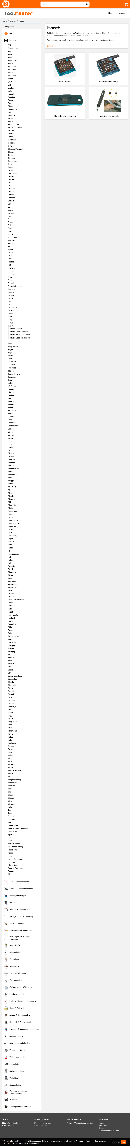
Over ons (103, 1126)
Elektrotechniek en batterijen (21, 931)
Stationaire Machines (18, 1071)
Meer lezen (116, 1142)
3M (9, 45)
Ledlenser (12, 429)
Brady (10, 121)
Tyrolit (10, 749)
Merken (13, 21)
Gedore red (12, 831)
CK (9, 874)
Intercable (12, 377)
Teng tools (12, 722)
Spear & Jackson (15, 676)
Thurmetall (12, 731)
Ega (9, 216)
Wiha (10, 801)
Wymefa (11, 804)
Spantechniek (15, 1085)
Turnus (11, 746)
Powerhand (13, 584)
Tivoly (10, 734)
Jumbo (11, 417)
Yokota (11, 807)
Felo (10, 256)
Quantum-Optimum (16, 600)
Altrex (10, 63)
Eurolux (11, 234)
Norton (11, 532)
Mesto (10, 490)
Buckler (11, 134)
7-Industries (13, 48)
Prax (10, 590)
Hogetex (11, 862)
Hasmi (10, 856)
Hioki (10, 359)
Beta (10, 103)
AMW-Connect (14, 844)
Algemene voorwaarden (109, 1131)
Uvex (10, 752)
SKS (10, 673)
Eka (9, 219)
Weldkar (11, 786)
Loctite (11, 447)
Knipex (11, 407)
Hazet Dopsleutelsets (19, 332)
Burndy (11, 137)
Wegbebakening (14, 780)
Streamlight (13, 700)
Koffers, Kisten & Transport (21, 987)
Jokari (10, 383)
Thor (10, 728)
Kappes (11, 389)
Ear (9, 204)
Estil (10, 231)
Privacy (102, 1128)
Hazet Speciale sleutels (20, 338)
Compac (11, 158)
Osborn (11, 542)
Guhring (11, 314)
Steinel (11, 694)
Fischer (11, 271)
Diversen (13, 1100)
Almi (10, 57)
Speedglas (12, 679)
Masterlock (12, 474)
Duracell (11, 198)
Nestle (10, 517)
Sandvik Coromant (15, 868)
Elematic (11, 819)
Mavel (10, 478)
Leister (11, 435)
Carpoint (11, 143)
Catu (10, 146)
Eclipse (11, 213)
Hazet (10, 326)
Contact (122, 13)
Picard (10, 575)
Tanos (10, 712)
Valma (10, 755)
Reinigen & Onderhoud (19, 910)
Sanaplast (12, 645)
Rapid (10, 612)
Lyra (10, 450)
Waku (10, 773)
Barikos (11, 88)
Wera (10, 792)
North (10, 529)
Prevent (11, 593)
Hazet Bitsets (16, 329)
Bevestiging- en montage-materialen (20, 938)
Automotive (14, 966)
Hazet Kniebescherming (20, 335)
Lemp (10, 438)
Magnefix (12, 462)
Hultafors (12, 368)
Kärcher (11, 392)
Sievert (11, 664)
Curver (11, 167)
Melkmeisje (12, 487)
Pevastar (11, 566)
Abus (10, 51)
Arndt (10, 79)
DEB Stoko (12, 173)
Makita (11, 465)
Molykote (12, 505)
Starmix (11, 691)
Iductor (11, 371)
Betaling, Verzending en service (80, 1123)
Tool (18, 13)
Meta (10, 493)
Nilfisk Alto (12, 526)
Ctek (10, 164)
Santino (11, 648)
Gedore (11, 292)
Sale (11, 33)
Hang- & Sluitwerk (17, 1008)
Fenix (10, 259)
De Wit (10, 170)
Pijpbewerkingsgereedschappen (23, 1001)
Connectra (12, 161)
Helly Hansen (13, 346)
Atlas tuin (12, 76)
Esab (10, 228)
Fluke (10, 280)
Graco (10, 304)
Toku (10, 740)
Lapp (10, 420)
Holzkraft (12, 362)
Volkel (10, 767)
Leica (10, 432)
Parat (10, 548)
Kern (10, 398)
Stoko (10, 697)
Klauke (11, 401)
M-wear (11, 456)
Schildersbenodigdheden (18, 828)
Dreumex (11, 188)
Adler (10, 54)
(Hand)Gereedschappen (19, 882)
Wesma (11, 795)
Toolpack (12, 743)
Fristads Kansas (15, 286)
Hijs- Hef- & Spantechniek (20, 1022)
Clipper (11, 152)
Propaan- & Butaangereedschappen (24, 1029)
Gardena (11, 289)
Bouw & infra (15, 945)
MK (9, 502)
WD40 (10, 776)
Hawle (10, 323)
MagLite (11, 459)
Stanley (11, 688)
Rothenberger (13, 636)
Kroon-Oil (12, 410)
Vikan (10, 764)
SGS (10, 654)
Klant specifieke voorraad (20, 1107)
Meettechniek (15, 952)
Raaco (10, 603)
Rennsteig (12, 624)
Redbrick (11, 618)
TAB (10, 709)
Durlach (11, 201)
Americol (12, 66)
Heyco (10, 349)
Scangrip (11, 651)
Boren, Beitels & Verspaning (21, 917)
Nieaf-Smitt (13, 520)
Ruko (10, 639)
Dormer (11, 179)
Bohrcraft (12, 115)
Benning (11, 97)
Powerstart (12, 587)
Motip (10, 508)
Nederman (12, 511)
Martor (11, 471)
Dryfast (11, 192)
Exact (10, 243)
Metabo (11, 496)
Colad (10, 155)
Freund (11, 283)
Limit (10, 441)
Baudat (11, 94)
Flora (10, 277)
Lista (10, 444)
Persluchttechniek (17, 994)
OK (124, 1142)
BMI (9, 112)
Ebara (10, 210)
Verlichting (14, 1078)
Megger (11, 481)
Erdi (9, 225)
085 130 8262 (9, 1126)
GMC (10, 301)
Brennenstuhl (13, 124)
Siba (10, 661)
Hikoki (10, 356)
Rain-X (11, 606)
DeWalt (11, 176)
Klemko (11, 404)
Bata (10, 91)
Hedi (10, 343)
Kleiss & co (13, 865)
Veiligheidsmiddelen (18, 1057)
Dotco (10, 182)
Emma (10, 222)
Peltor (10, 560)
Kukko (10, 413)
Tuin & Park (14, 959)
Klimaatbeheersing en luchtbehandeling (18, 1092)
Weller (10, 789)
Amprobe (12, 70)
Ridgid (10, 627)
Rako (10, 609)
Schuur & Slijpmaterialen (20, 1015)
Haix (10, 317)
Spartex (11, 834)
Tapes (10, 853)
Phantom (12, 572)
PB (9, 551)
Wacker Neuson (14, 770)
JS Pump (12, 386)
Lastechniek (13, 825)
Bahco (10, 85)
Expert (10, 246)
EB (9, 207)
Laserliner (12, 423)
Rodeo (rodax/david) (16, 859)
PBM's (12, 903)
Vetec (10, 761)
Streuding (12, 703)
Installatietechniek (17, 924)
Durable (11, 195)
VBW (10, 758)
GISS (10, 841)
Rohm (10, 633)
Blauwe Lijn (12, 109)
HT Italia (11, 365)
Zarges (11, 810)
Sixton (10, 670)
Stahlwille (12, 685)
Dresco (11, 185)
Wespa (11, 798)
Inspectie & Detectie (18, 973)
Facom (11, 249)
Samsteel (12, 642)
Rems (10, 621)
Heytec (11, 352)
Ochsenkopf (13, 535)
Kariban (11, 395)
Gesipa (11, 295)
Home (110, 13)
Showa (11, 658)
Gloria (10, 298)
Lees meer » (52, 46)
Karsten (11, 484)
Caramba (12, 140)
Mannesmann (13, 468)
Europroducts (13, 237)
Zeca (10, 813)
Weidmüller (12, 783)
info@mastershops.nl (13, 1123)
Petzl (10, 563)
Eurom (11, 816)
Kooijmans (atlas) (15, 847)
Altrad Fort (12, 60)
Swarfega (12, 706)
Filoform (11, 268)
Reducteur (12, 871)
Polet (10, 578)
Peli (9, 557)
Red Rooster (13, 615)
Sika (10, 667)
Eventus (11, 240)
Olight (10, 539)
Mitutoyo (11, 499)
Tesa (10, 725)
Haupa (10, 320)
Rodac (10, 630)
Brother (11, 131)
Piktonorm (12, 850)
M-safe (11, 453)
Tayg (10, 715)
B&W (10, 82)
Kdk (9, 822)
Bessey (11, 100)
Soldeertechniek (16, 1036)
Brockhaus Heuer (15, 127)
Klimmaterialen (16, 980)
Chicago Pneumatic (16, 149)
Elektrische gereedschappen (21, 889)
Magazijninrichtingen (18, 896)
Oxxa (10, 545)
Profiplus (11, 596)
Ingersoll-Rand (14, 374)
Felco (10, 253)
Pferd (10, 569)
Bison (10, 106)
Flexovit (11, 274)
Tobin (10, 737)
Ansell (10, 73)
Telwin (10, 719)
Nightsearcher (14, 523)
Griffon (11, 311)
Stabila (11, 682)
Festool (11, 262)
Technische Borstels (18, 1050)
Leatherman (13, 426)
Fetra (10, 265)
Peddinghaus (13, 554)
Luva (10, 837)
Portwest (12, 581)
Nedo (10, 514)
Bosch (10, 118)
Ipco (10, 380)
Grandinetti (12, 307)
